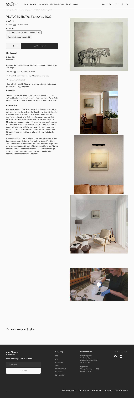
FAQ (56, 356)
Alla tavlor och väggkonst (23, 10)
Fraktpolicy (109, 390)
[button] (115, 4)
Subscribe (23, 371)
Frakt (14, 25)
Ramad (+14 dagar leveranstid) (19, 37)
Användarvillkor (97, 390)
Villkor (57, 365)
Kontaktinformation (122, 390)
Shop (13, 10)
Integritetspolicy (84, 390)
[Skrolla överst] (131, 395)
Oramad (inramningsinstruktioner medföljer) (24, 32)
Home (8, 10)
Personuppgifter (60, 368)
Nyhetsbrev (59, 362)
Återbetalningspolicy (69, 390)
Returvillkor (58, 372)
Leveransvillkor (60, 375)
